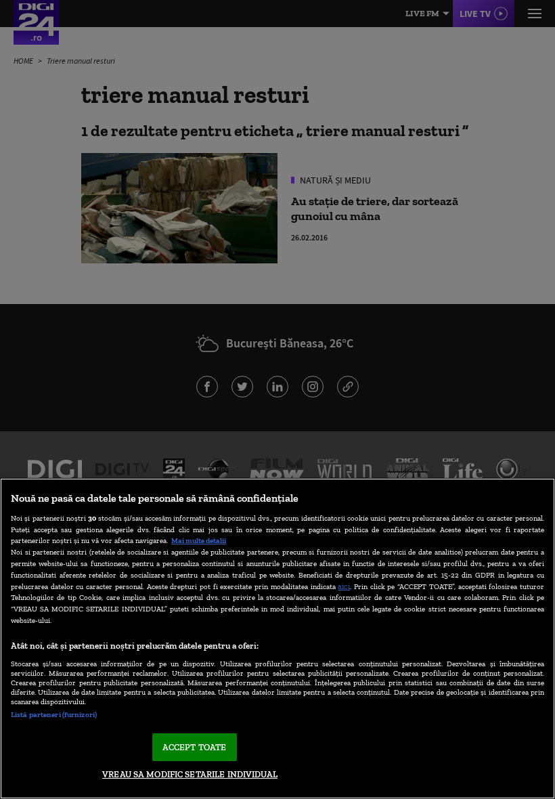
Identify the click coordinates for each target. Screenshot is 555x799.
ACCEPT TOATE (194, 747)
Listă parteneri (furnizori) (54, 714)
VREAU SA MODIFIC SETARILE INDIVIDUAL (190, 774)
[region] (277, 638)
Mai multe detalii (198, 540)
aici (344, 586)
